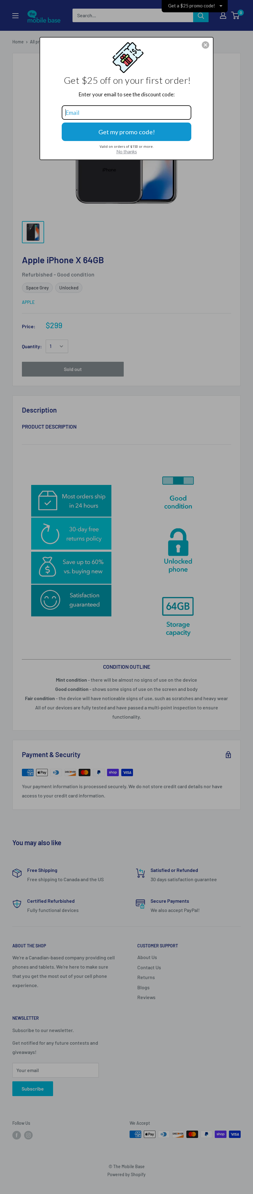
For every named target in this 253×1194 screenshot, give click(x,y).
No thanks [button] (126, 151)
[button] (205, 45)
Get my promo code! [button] (126, 131)
